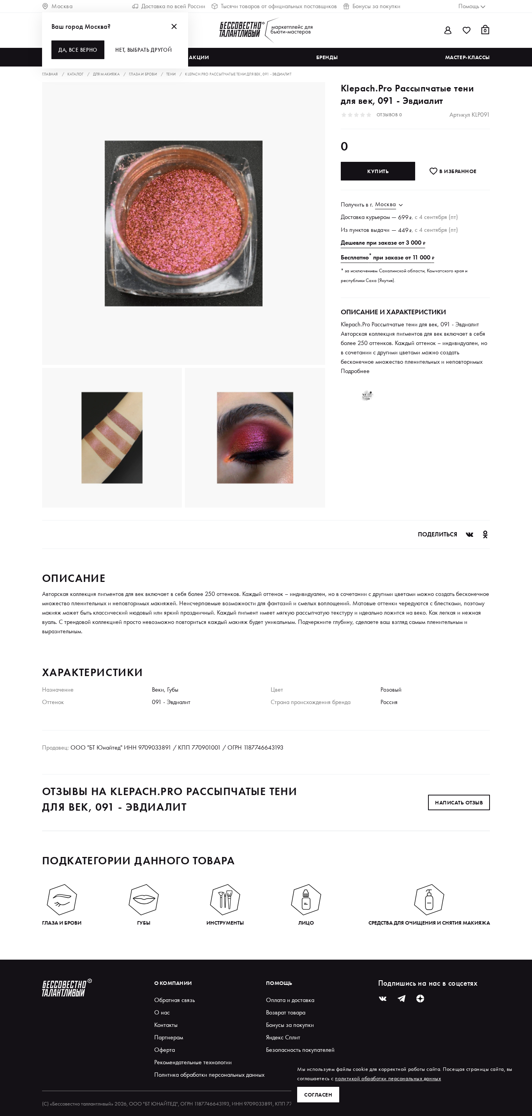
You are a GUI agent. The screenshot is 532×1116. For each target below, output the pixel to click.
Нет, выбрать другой (143, 49)
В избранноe (457, 171)
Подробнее (355, 371)
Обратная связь (174, 1000)
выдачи (380, 230)
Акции (199, 57)
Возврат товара (285, 1012)
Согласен (318, 1094)
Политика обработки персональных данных (209, 1074)
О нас (162, 1012)
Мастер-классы (467, 57)
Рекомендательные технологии (193, 1062)
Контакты (166, 1025)
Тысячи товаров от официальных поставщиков (279, 6)
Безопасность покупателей (300, 1050)
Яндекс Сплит (283, 1037)
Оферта (164, 1050)
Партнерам (168, 1037)
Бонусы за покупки (376, 6)
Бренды (327, 57)
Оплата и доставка (290, 1000)
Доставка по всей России (173, 6)
